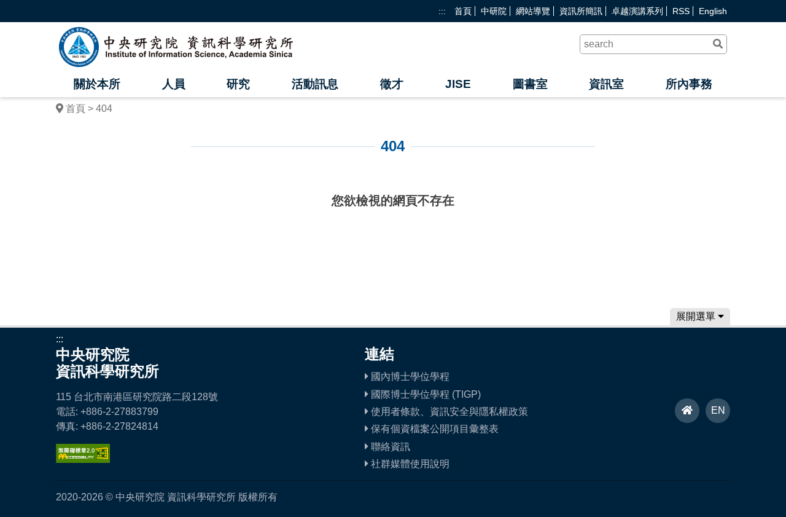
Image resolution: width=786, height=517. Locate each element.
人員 (173, 83)
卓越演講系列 (637, 11)
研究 (238, 83)
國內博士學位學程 (408, 376)
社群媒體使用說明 (408, 464)
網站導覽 (533, 11)
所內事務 (689, 83)
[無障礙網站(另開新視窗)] (83, 459)
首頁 (463, 11)
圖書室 (530, 83)
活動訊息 (315, 83)
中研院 (494, 11)
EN (718, 410)
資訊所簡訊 (580, 11)
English (713, 11)
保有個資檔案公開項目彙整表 (433, 429)
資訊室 (606, 83)
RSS (681, 11)
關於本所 (97, 83)
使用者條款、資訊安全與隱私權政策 (448, 411)
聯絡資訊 (389, 446)
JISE (458, 83)
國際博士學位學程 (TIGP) (424, 394)
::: (442, 11)
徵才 (391, 83)
